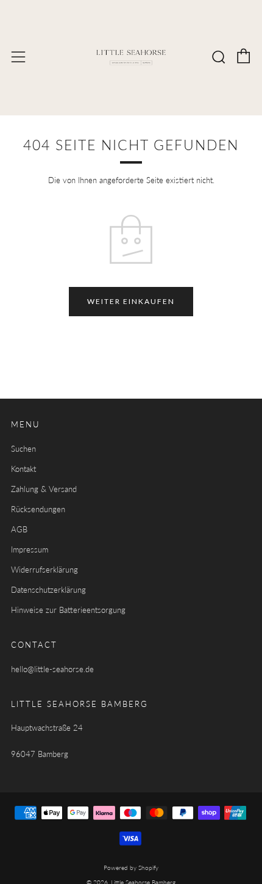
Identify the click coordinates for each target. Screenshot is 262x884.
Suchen (23, 449)
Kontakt (23, 469)
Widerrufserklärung (44, 569)
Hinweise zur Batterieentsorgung (68, 610)
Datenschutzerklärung (48, 590)
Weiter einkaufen (131, 301)
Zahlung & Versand (44, 489)
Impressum (29, 549)
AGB (19, 529)
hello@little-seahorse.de (52, 669)
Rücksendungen (38, 509)
